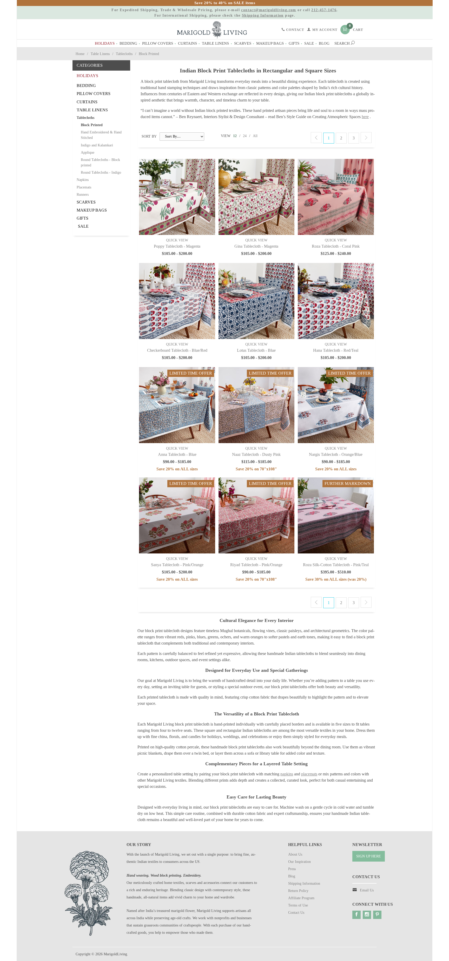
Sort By (149, 136)
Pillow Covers (157, 43)
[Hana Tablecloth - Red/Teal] (336, 301)
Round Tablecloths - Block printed (100, 162)
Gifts (294, 43)
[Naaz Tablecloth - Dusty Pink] (257, 405)
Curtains (187, 43)
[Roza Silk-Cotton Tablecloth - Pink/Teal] (336, 515)
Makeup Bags (270, 43)
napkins (286, 774)
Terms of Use (298, 905)
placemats (309, 774)
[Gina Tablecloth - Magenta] (257, 197)
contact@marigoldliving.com (268, 10)
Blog (324, 43)
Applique (87, 152)
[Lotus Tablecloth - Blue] (257, 301)
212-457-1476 (323, 10)
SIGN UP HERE (368, 856)
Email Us (367, 890)
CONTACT (294, 30)
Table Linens (215, 43)
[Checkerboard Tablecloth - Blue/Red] (177, 301)
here (365, 116)
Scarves (242, 43)
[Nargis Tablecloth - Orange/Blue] (336, 405)
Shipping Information (263, 15)
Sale (309, 43)
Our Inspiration (299, 862)
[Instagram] (367, 915)
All (255, 136)
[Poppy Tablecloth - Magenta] (177, 197)
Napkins (83, 180)
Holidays (105, 43)
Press (292, 869)
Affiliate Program (301, 898)
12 (235, 136)
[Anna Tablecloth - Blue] (177, 405)
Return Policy (298, 891)
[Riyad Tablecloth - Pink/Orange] (257, 515)
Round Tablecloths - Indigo (101, 172)
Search (342, 43)
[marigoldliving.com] (212, 29)
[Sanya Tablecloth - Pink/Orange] (177, 515)
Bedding (128, 43)
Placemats (84, 187)
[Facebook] (356, 915)
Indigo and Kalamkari (97, 145)
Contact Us (296, 913)
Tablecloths (124, 54)
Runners (83, 195)
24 (245, 136)
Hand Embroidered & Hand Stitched (101, 135)
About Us (295, 854)
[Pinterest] (377, 915)
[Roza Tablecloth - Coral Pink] (336, 197)
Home (80, 54)
